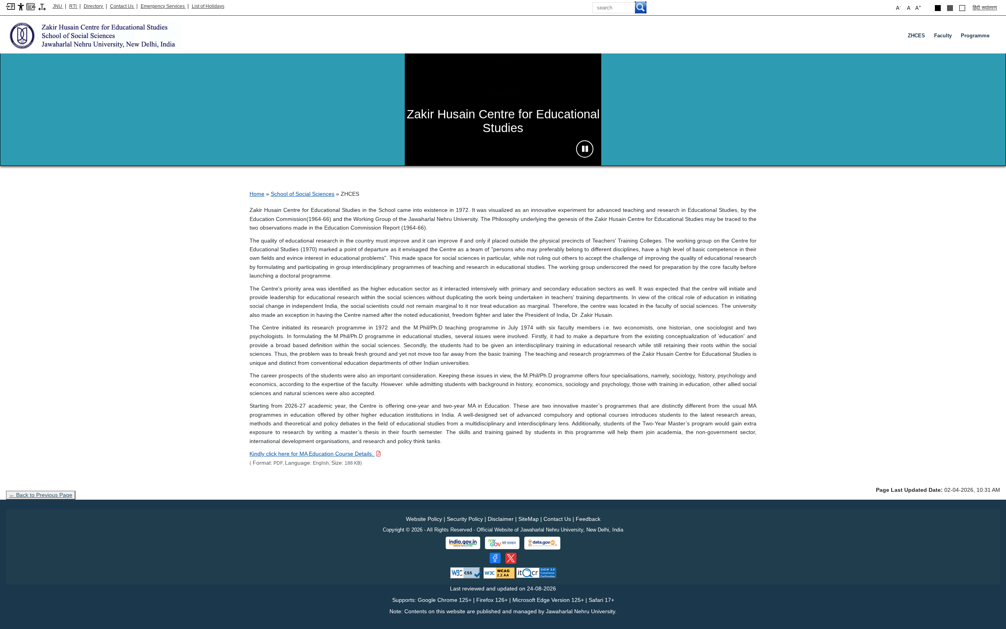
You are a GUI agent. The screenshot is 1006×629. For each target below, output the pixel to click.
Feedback (588, 519)
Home (257, 194)
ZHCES (916, 36)
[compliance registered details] (536, 573)
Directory (94, 6)
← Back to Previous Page (40, 495)
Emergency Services (163, 6)
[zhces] (93, 35)
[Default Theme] (962, 8)
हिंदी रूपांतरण (985, 8)
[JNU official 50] (510, 558)
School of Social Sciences (302, 194)
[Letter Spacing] (42, 6)
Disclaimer (501, 519)
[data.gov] (542, 543)
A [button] (918, 7)
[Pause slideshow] (584, 149)
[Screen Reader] (30, 6)
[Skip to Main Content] (10, 6)
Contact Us (122, 6)
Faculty (943, 36)
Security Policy (465, 519)
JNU (58, 6)
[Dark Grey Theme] (950, 8)
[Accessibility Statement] (21, 6)
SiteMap (528, 519)
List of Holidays (208, 6)
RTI (73, 6)
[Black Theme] (938, 8)
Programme (975, 36)
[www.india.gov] (463, 543)
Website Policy (424, 519)
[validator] (466, 573)
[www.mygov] (502, 543)
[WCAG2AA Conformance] (499, 573)
